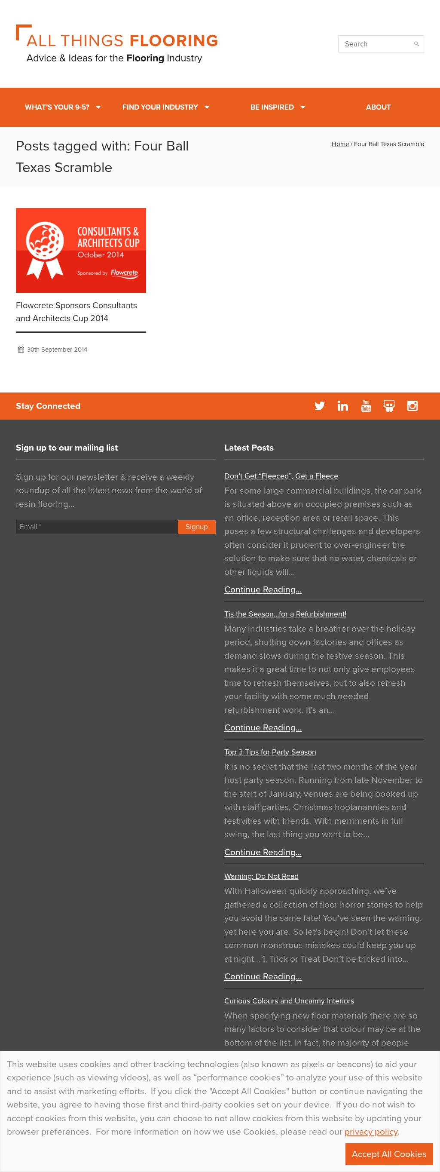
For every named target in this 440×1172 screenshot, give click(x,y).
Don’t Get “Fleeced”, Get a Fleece (281, 476)
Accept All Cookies (389, 1154)
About (378, 107)
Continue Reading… (263, 589)
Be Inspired (272, 107)
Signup (197, 526)
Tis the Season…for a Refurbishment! (285, 614)
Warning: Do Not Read (261, 876)
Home (340, 144)
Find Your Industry (160, 107)
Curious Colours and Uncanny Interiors (289, 1001)
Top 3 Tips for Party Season (270, 752)
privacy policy (371, 1131)
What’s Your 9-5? (57, 107)
